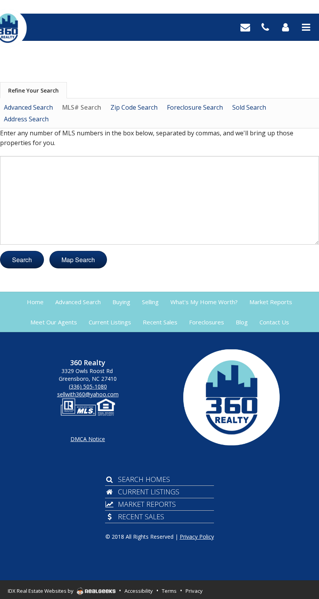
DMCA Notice (87, 439)
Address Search (26, 119)
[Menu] (306, 26)
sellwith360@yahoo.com (88, 394)
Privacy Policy (197, 536)
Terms (169, 590)
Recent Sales (141, 516)
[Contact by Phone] (265, 26)
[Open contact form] (245, 26)
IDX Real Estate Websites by (41, 590)
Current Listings (148, 491)
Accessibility (138, 590)
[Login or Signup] (285, 26)
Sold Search (249, 107)
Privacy (194, 590)
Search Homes (144, 479)
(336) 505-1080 (88, 386)
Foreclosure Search (195, 107)
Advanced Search (28, 107)
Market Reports (147, 504)
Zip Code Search (134, 107)
